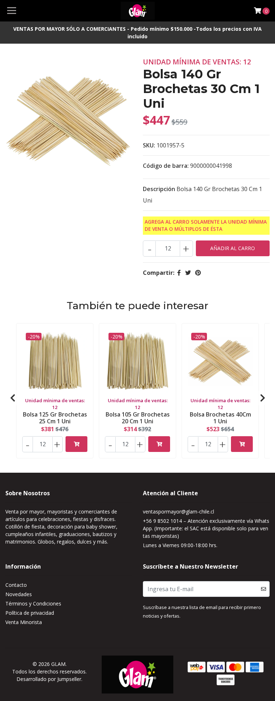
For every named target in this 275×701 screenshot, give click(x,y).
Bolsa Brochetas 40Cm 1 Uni (220, 417)
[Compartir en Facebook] (179, 273)
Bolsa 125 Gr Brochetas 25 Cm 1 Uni (55, 417)
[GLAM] (138, 10)
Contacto (16, 584)
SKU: (149, 145)
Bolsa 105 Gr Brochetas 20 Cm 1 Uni (138, 417)
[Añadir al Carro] (76, 444)
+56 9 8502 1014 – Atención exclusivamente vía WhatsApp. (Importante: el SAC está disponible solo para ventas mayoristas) (206, 528)
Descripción (159, 189)
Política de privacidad (29, 612)
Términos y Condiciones (33, 603)
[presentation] (12, 398)
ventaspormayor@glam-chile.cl (178, 511)
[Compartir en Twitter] (188, 273)
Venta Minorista (23, 622)
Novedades (18, 594)
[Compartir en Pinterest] (198, 273)
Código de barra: (166, 166)
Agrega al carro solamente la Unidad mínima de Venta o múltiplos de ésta (206, 225)
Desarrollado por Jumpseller (48, 679)
